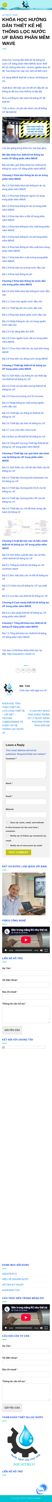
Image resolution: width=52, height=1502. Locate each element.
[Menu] (4, 5)
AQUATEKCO (9, 1274)
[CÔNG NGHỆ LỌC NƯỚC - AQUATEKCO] (26, 5)
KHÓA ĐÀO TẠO (11, 1290)
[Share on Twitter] (23, 670)
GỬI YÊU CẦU (12, 1030)
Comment (11, 758)
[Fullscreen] (46, 950)
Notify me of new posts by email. (26, 845)
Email (9, 796)
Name (9, 783)
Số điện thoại (10, 980)
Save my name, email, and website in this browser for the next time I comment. (25, 826)
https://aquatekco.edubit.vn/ (21, 654)
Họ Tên (7, 968)
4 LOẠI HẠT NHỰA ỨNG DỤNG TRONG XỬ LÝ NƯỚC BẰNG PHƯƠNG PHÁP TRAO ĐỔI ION (38, 718)
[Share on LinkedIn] (33, 670)
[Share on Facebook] (18, 670)
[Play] (5, 950)
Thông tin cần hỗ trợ (14, 1004)
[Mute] (41, 950)
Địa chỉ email (10, 992)
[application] (26, 940)
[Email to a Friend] (28, 670)
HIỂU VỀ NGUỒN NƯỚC (15, 1279)
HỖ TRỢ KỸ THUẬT (10, 15)
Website (10, 809)
